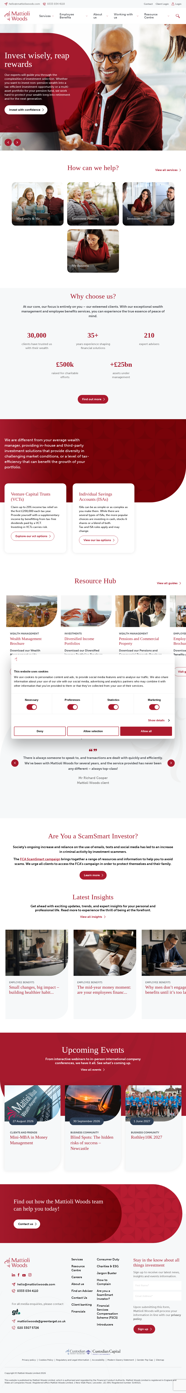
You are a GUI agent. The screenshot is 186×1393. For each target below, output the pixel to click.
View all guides (167, 583)
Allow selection (93, 731)
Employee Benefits (67, 15)
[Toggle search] (177, 16)
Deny (40, 731)
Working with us (123, 15)
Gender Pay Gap (145, 1360)
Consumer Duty (108, 1259)
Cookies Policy (46, 1360)
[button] (8, 142)
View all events (91, 1069)
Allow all (146, 731)
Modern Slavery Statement (120, 1360)
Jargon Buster (107, 1273)
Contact (148, 4)
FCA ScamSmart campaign (40, 859)
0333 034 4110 (27, 1291)
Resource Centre (150, 15)
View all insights (91, 916)
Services (45, 16)
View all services (166, 170)
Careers (76, 1277)
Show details (156, 720)
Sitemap (160, 1360)
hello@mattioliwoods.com (36, 1284)
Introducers (105, 1324)
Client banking (81, 1304)
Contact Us (79, 1297)
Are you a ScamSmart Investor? (105, 1295)
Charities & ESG (108, 1266)
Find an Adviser (82, 1291)
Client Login (162, 4)
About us (97, 15)
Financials (78, 1311)
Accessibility (98, 1360)
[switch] (72, 707)
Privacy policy (29, 1360)
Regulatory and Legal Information (72, 1360)
